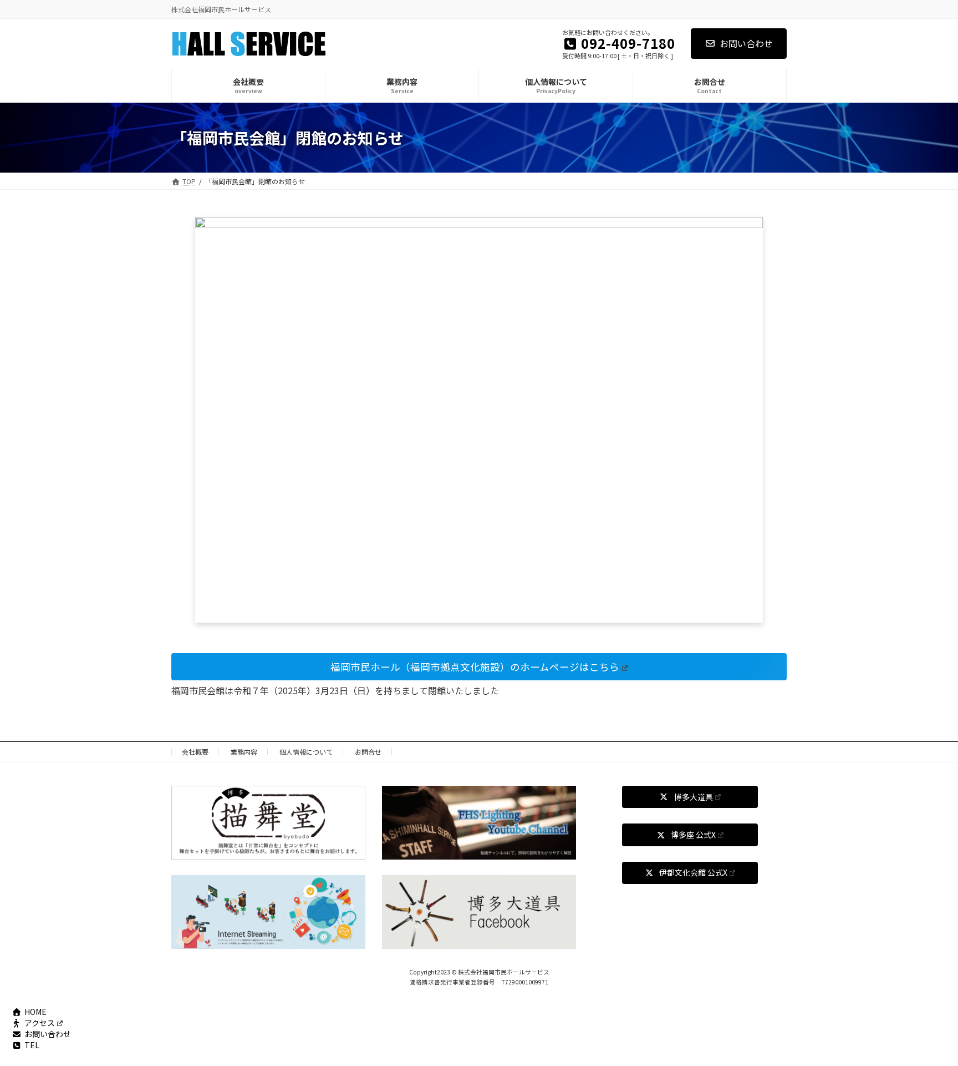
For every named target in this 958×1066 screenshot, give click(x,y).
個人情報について (306, 751)
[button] (479, 666)
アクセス (39, 1022)
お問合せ (368, 751)
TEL (31, 1044)
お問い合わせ (746, 43)
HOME (35, 1011)
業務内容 (244, 751)
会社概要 (195, 751)
